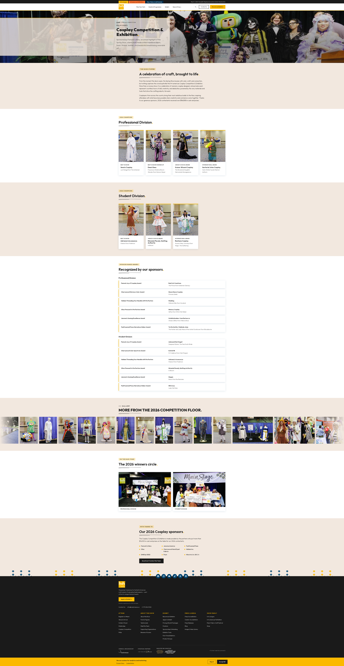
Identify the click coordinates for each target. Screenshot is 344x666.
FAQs (120, 632)
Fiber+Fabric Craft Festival (154, 2)
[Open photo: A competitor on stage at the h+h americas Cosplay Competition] (202, 430)
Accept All (222, 662)
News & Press (177, 7)
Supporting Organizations (148, 629)
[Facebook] (158, 576)
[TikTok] (175, 576)
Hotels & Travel (123, 623)
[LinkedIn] (186, 576)
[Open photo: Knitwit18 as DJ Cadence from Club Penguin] (55, 430)
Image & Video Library (191, 629)
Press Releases (189, 623)
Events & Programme (155, 7)
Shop (208, 626)
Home (118, 22)
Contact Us (204, 7)
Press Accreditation (190, 616)
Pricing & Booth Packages (170, 623)
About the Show (145, 616)
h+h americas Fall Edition (137, 2)
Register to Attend (124, 616)
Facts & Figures (145, 620)
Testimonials (144, 623)
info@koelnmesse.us (133, 607)
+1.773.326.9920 (146, 607)
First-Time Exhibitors (169, 635)
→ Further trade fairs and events (217, 650)
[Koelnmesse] (123, 651)
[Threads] (180, 576)
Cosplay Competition (125, 629)
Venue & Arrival (123, 620)
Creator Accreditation (191, 620)
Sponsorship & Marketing (170, 629)
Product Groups (167, 639)
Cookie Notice (130, 663)
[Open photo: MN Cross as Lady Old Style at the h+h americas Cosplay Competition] (94, 430)
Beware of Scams (146, 632)
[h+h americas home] (121, 6)
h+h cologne (123, 2)
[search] (196, 7)
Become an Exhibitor (217, 7)
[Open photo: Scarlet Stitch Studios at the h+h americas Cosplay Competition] (17, 430)
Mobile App (122, 626)
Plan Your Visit (141, 7)
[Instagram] (164, 576)
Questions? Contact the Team (151, 561)
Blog (186, 626)
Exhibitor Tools (167, 632)
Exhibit (167, 7)
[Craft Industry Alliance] (145, 651)
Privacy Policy (120, 663)
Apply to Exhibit (126, 599)
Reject (212, 662)
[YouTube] (169, 576)
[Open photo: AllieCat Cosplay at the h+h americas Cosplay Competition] (133, 430)
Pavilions (165, 626)
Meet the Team (145, 626)
